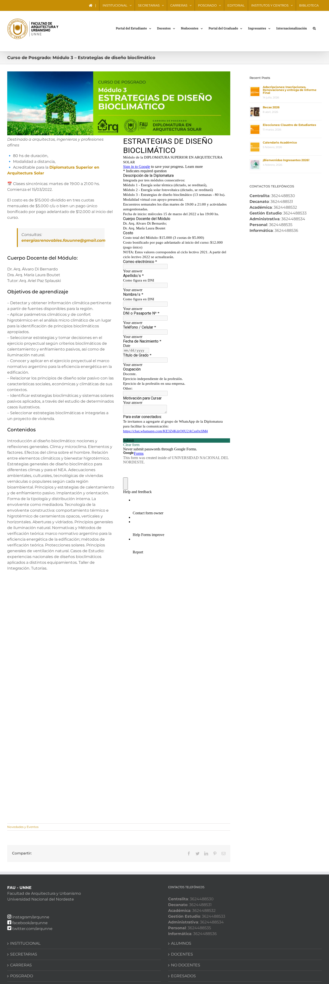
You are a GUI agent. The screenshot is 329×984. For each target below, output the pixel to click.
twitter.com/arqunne (32, 928)
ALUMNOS (181, 943)
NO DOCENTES (185, 965)
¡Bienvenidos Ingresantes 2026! (286, 160)
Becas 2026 (271, 107)
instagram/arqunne (30, 917)
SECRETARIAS (23, 954)
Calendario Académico (280, 142)
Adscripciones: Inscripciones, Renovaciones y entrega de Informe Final (289, 90)
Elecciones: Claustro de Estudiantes (289, 125)
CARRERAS (21, 965)
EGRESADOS (183, 976)
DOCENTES (182, 954)
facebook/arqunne (30, 923)
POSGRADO (21, 976)
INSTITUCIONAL (25, 943)
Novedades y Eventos (23, 827)
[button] (314, 28)
